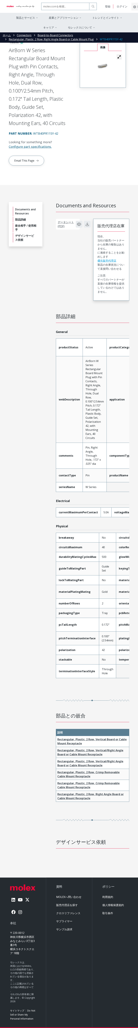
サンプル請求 (64, 929)
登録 (107, 6)
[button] (119, 56)
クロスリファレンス (68, 913)
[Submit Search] (93, 6)
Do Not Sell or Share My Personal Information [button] (22, 1014)
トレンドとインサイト (105, 18)
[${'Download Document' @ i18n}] (87, 224)
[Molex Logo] (20, 6)
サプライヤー (64, 921)
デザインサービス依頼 (24, 238)
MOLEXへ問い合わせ (68, 897)
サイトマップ (17, 1010)
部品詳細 (20, 219)
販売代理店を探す (67, 905)
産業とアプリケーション (63, 18)
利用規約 (107, 897)
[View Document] (79, 224)
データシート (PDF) (66, 224)
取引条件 (107, 913)
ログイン (122, 6)
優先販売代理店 (106, 260)
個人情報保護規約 (113, 905)
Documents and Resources (25, 211)
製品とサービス (25, 18)
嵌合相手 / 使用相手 (25, 227)
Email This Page (24, 160)
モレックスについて (80, 27)
